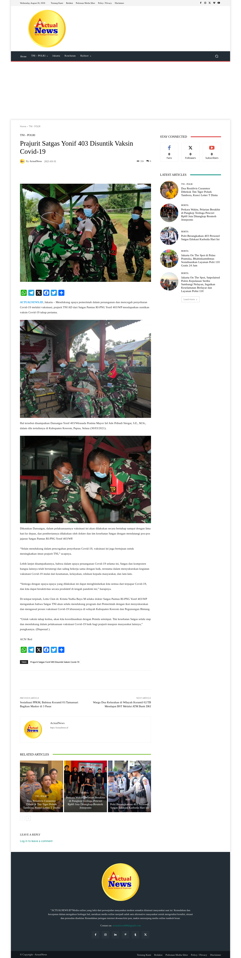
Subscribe (212, 145)
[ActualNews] (23, 161)
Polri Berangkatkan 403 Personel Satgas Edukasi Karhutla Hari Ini (129, 806)
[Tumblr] (135, 934)
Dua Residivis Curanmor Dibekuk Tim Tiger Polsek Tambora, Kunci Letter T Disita (41, 804)
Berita (85, 793)
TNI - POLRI (34, 126)
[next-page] (28, 818)
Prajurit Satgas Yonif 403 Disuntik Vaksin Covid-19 (54, 662)
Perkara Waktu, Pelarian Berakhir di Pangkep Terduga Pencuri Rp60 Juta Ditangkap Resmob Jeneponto (85, 802)
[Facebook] (200, 3)
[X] (209, 3)
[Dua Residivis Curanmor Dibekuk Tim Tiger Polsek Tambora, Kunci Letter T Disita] (41, 786)
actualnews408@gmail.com (127, 925)
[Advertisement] (120, 91)
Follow (190, 145)
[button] (216, 56)
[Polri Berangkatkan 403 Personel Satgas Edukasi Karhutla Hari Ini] (129, 786)
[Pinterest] (125, 934)
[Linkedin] (115, 934)
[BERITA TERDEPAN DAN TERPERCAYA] (47, 28)
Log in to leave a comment (36, 841)
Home (23, 126)
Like (169, 145)
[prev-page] (22, 818)
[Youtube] (219, 3)
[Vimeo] (214, 3)
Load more (189, 299)
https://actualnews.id (59, 728)
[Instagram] (205, 3)
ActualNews (36, 161)
